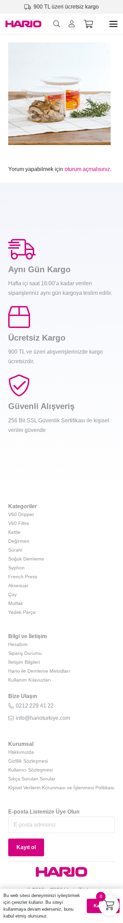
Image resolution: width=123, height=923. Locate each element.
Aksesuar (18, 585)
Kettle (14, 532)
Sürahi (15, 550)
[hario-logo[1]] (23, 24)
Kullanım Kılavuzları (29, 680)
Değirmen (18, 541)
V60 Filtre (18, 523)
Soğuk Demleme (26, 559)
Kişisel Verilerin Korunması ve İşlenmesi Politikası (61, 787)
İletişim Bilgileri (24, 662)
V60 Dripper (21, 514)
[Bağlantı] (72, 24)
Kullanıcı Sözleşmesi (30, 770)
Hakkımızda (21, 752)
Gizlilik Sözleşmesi (28, 761)
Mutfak (15, 603)
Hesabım (18, 644)
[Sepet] (88, 24)
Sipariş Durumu (25, 653)
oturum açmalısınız (87, 169)
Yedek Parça (22, 612)
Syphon (16, 567)
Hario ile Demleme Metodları (39, 671)
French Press (22, 576)
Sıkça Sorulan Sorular (31, 778)
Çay (12, 594)
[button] (56, 24)
